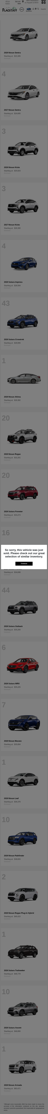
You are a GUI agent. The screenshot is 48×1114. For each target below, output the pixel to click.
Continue (24, 563)
